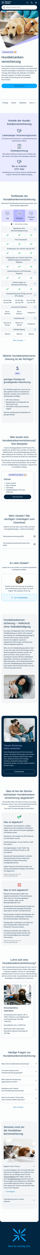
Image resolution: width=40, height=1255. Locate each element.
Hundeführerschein (14, 1179)
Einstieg (5, 103)
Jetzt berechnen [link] (19, 86)
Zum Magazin (10, 1191)
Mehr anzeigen (18, 340)
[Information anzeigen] (35, 229)
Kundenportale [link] (19, 771)
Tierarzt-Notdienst (10, 1176)
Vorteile (13, 103)
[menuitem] (27, 2)
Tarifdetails (22, 103)
